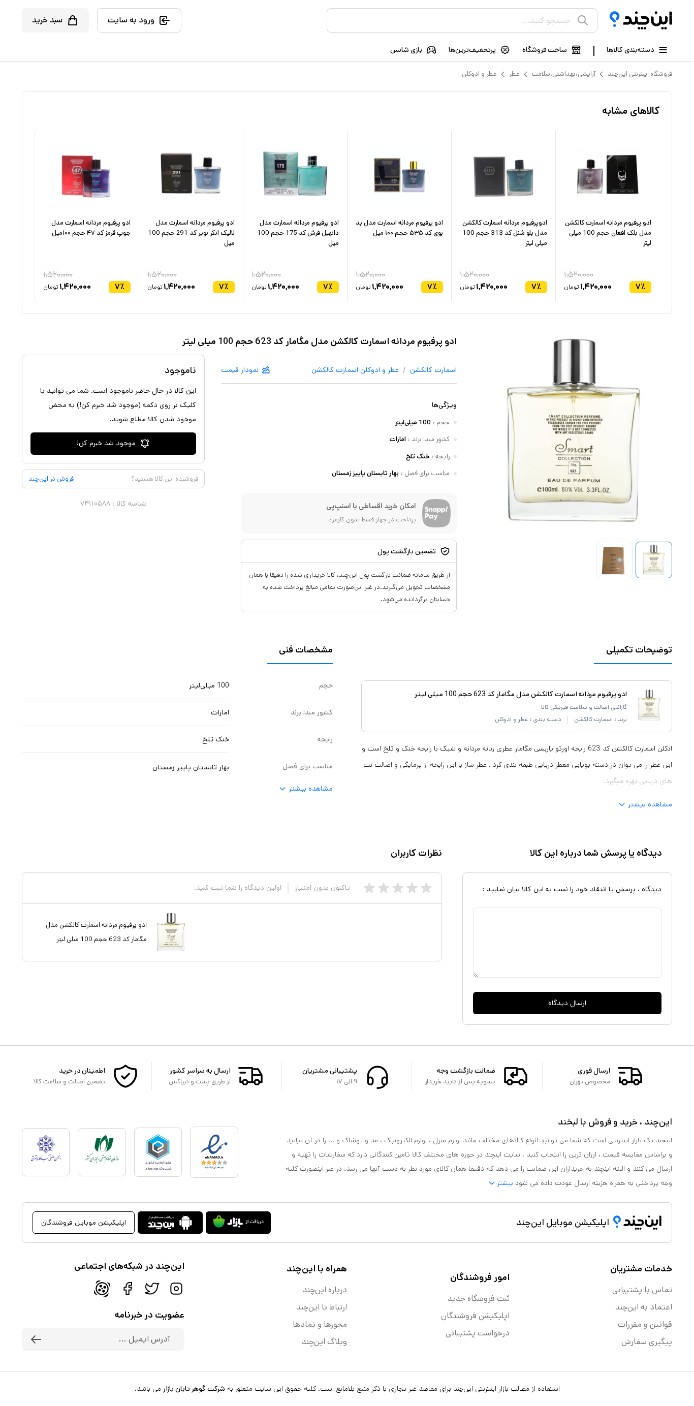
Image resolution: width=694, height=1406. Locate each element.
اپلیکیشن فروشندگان (475, 1316)
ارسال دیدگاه (567, 1003)
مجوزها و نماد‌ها (320, 1324)
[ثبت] (36, 1339)
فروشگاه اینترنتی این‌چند (640, 74)
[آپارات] (102, 1288)
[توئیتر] (152, 1288)
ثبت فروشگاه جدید (479, 1298)
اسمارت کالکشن (433, 370)
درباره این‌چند (325, 1290)
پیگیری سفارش (646, 1342)
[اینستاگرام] (176, 1288)
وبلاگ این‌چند (324, 1342)
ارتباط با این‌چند (321, 1307)
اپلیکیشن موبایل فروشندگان (83, 1222)
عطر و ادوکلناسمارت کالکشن (355, 370)
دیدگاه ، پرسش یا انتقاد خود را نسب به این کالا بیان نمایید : (572, 889)
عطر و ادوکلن (479, 74)
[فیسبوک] (127, 1288)
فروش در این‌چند (51, 479)
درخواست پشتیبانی (478, 1333)
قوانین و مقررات (645, 1324)
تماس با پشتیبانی (642, 1290)
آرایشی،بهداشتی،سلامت (563, 74)
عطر (514, 74)
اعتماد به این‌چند (643, 1307)
